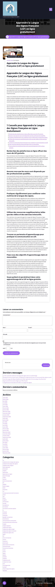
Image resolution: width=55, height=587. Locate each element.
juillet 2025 (5, 420)
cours (4, 494)
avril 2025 (5, 425)
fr (3, 510)
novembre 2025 (6, 413)
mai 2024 (5, 444)
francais (5, 513)
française (5, 515)
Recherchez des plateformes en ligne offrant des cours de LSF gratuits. (26, 134)
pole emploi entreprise (8, 544)
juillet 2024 (5, 440)
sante (4, 551)
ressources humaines (8, 548)
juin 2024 (5, 442)
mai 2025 (5, 423)
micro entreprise (7, 537)
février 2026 (6, 408)
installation (6, 519)
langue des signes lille (8, 532)
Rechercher (8, 362)
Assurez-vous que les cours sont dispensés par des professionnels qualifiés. (27, 135)
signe (21, 56)
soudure (5, 558)
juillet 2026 (5, 399)
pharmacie (5, 543)
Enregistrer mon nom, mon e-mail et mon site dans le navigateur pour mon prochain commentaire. (24, 343)
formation (5, 506)
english (5, 500)
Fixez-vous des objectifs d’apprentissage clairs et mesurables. (24, 144)
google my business (8, 517)
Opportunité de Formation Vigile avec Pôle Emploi (15, 381)
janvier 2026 (6, 409)
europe (4, 503)
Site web (5, 334)
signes (4, 555)
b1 (3, 482)
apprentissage (6, 475)
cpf (3, 496)
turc (4, 563)
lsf (18, 56)
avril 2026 (5, 404)
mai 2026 (5, 403)
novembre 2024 (6, 434)
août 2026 (5, 397)
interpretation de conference (10, 522)
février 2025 (6, 428)
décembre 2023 (6, 453)
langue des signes (7, 527)
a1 (3, 460)
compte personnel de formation (11, 493)
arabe (4, 477)
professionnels (6, 546)
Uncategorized (6, 565)
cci (3, 491)
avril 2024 (5, 446)
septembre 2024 (7, 437)
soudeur (5, 556)
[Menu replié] (50, 9)
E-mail (30, 327)
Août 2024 (10, 60)
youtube (5, 570)
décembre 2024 (6, 432)
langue (4, 524)
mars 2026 (5, 406)
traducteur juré (6, 560)
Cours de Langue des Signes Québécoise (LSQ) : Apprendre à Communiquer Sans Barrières (24, 379)
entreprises (6, 501)
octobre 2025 (6, 415)
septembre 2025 (7, 416)
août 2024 (5, 439)
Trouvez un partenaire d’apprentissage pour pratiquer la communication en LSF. (28, 142)
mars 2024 (5, 447)
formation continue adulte (9, 508)
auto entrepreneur (7, 481)
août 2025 (5, 418)
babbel (4, 484)
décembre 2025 (6, 411)
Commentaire (7, 315)
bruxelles (5, 489)
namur (4, 539)
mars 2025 (5, 427)
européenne (6, 505)
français (5, 512)
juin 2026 (5, 401)
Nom (4, 327)
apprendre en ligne (12, 56)
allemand (5, 469)
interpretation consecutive (9, 520)
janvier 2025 (6, 430)
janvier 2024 (6, 451)
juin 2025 (5, 422)
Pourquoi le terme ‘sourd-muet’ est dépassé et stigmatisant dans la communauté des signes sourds (27, 377)
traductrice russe (7, 562)
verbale (5, 567)
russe (4, 550)
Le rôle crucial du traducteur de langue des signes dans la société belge (20, 375)
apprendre (5, 472)
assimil (4, 479)
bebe (4, 488)
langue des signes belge (8, 529)
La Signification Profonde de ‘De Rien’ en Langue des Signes (17, 382)
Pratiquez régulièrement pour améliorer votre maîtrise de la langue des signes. (28, 137)
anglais (4, 470)
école (4, 498)
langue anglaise (7, 525)
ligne (4, 534)
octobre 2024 (6, 435)
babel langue (6, 486)
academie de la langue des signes (11, 462)
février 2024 (6, 449)
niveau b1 (5, 541)
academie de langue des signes (10, 463)
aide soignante (6, 467)
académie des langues (8, 465)
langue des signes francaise (9, 531)
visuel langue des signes (8, 568)
